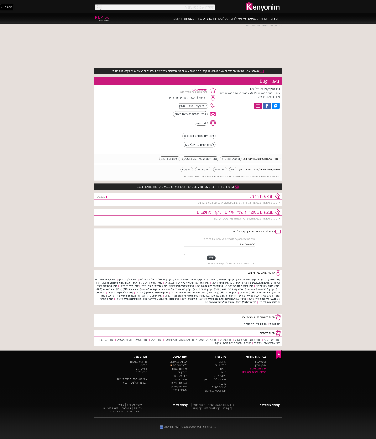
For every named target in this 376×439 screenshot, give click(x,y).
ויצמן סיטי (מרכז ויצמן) (157, 292)
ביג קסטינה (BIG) (228, 292)
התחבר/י (106, 21)
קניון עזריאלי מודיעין (248, 295)
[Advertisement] (133, 105)
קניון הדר (134, 286)
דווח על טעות (180, 376)
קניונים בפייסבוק (178, 361)
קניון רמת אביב (226, 279)
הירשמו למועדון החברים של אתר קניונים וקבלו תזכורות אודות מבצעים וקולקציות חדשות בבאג (186, 186)
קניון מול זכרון (126, 292)
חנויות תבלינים (107, 339)
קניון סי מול (154, 289)
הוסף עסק (260, 365)
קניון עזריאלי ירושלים (160, 279)
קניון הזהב (273, 286)
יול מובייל (249, 324)
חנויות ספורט (241, 339)
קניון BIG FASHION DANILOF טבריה (227, 299)
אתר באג (201, 123)
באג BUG (186, 169)
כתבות (201, 18)
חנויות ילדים (211, 339)
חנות (223, 372)
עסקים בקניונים (134, 405)
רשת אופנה (184, 339)
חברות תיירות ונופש (232, 343)
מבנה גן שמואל (128, 295)
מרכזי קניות (220, 365)
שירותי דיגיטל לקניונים (254, 371)
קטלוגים (223, 18)
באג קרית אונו (203, 169)
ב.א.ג (233, 169)
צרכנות (222, 383)
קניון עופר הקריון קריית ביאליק (193, 282)
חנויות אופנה (171, 339)
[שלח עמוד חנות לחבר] (258, 105)
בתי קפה (258, 343)
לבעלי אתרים (179, 365)
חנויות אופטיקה (141, 339)
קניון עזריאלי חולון (185, 286)
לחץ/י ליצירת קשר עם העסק (190, 114)
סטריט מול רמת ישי (224, 302)
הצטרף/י (100, 21)
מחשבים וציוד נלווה (230, 158)
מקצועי (177, 18)
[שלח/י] (211, 258)
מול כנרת (192, 299)
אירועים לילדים (218, 379)
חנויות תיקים (156, 339)
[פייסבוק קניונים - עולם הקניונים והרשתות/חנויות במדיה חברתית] (95, 17)
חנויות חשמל (255, 339)
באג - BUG (220, 169)
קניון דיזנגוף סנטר (244, 286)
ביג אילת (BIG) (130, 289)
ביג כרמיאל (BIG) (105, 289)
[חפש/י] (98, 7)
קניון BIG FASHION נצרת (185, 295)
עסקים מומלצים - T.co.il (134, 382)
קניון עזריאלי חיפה (157, 286)
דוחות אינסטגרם (138, 361)
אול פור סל (261, 324)
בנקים (218, 343)
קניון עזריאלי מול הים (105, 279)
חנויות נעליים (226, 339)
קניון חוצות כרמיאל (181, 289)
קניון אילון (132, 279)
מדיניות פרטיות (179, 386)
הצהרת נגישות (179, 383)
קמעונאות (126, 408)
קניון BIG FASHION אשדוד (165, 299)
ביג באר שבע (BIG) (260, 292)
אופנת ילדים (198, 339)
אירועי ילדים (238, 18)
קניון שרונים (156, 295)
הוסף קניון (260, 361)
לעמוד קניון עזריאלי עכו (199, 144)
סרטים (143, 365)
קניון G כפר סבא (219, 295)
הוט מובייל (275, 324)
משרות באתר (180, 390)
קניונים (275, 18)
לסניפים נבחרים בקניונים (199, 136)
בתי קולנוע (141, 368)
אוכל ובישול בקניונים (215, 390)
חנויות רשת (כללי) (272, 339)
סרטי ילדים (141, 372)
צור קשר (182, 372)
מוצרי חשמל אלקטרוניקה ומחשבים (200, 158)
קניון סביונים (205, 289)
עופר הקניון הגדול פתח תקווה (121, 282)
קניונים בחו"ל (219, 387)
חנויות (264, 18)
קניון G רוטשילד (265, 289)
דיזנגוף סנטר (199, 405)
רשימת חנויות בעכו (170, 158)
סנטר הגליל (156, 282)
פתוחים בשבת (179, 368)
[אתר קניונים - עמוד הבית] (279, 358)
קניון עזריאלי (252, 279)
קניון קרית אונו (110, 286)
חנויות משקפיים (124, 339)
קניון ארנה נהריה (132, 299)
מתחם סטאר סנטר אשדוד (192, 292)
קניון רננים (275, 279)
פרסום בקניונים (258, 368)
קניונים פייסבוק (170, 426)
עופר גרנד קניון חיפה (229, 282)
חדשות (211, 18)
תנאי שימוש (180, 379)
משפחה (189, 18)
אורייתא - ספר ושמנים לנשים (132, 379)
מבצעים (253, 18)
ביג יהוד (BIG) (249, 302)
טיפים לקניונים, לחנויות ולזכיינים (125, 411)
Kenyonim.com (188, 426)
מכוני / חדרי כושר (272, 343)
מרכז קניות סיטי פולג (232, 289)
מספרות (247, 343)
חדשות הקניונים (111, 408)
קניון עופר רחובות (214, 286)
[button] (7, 7)
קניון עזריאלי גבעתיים (194, 279)
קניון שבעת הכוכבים (261, 282)
